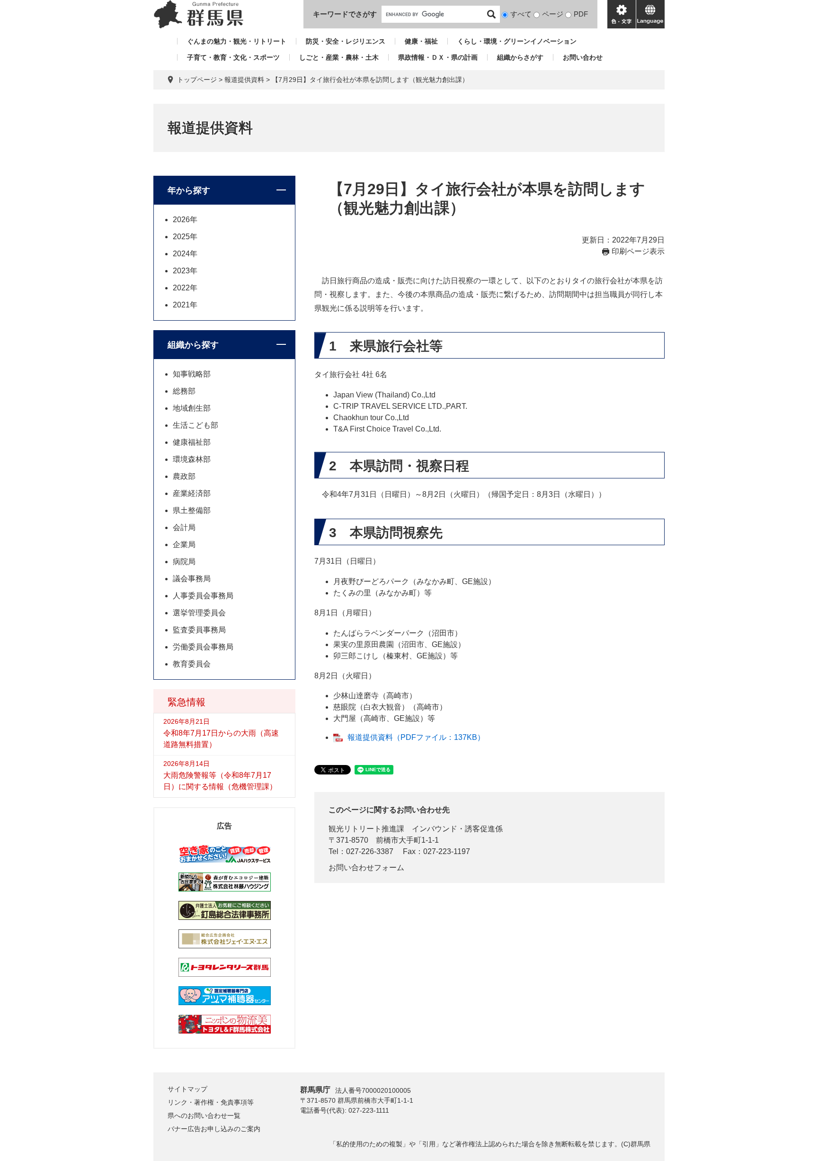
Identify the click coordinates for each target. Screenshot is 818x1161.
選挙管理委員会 (199, 613)
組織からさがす (520, 57)
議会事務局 (192, 579)
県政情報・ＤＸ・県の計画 (438, 57)
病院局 (184, 562)
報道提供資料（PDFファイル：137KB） (416, 737)
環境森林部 (192, 459)
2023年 (185, 271)
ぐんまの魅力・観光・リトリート (236, 41)
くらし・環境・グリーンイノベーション (517, 41)
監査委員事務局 (199, 630)
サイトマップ (187, 1089)
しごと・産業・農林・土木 (339, 57)
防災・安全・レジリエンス (345, 41)
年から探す (189, 190)
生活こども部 (195, 425)
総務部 (184, 391)
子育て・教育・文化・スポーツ (233, 57)
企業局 (184, 544)
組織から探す (193, 345)
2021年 (185, 305)
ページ (552, 14)
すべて (521, 14)
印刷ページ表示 (638, 251)
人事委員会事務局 (203, 596)
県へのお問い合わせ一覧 (204, 1115)
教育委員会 (192, 664)
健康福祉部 (192, 442)
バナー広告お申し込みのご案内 (214, 1129)
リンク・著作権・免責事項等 (211, 1102)
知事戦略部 (192, 374)
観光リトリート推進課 (366, 829)
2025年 (185, 237)
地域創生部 (192, 408)
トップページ (197, 79)
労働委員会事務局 (203, 647)
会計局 (184, 527)
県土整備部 (192, 510)
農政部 (184, 476)
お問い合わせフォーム (366, 868)
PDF (581, 14)
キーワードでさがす (345, 14)
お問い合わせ (583, 57)
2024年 (185, 254)
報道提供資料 (244, 79)
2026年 (185, 220)
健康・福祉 (421, 41)
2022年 (185, 288)
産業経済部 (192, 493)
